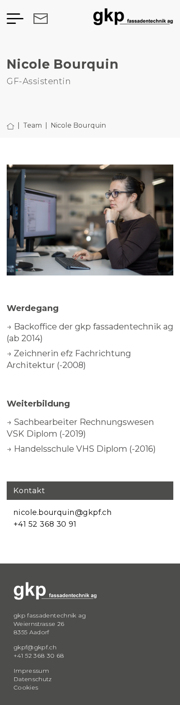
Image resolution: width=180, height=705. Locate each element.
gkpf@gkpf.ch (35, 647)
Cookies (25, 687)
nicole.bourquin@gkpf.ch (62, 512)
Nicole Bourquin (78, 125)
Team (32, 125)
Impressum (31, 670)
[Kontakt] (39, 18)
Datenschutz (32, 679)
